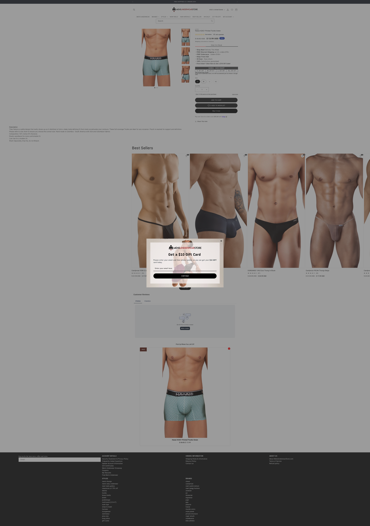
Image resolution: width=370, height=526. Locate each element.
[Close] (221, 241)
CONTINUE (185, 276)
